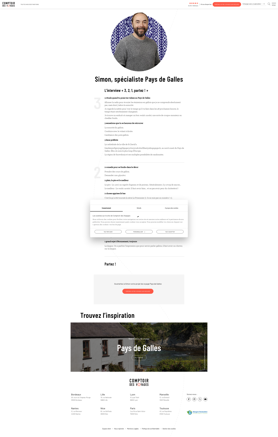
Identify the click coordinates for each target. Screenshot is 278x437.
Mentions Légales (133, 429)
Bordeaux (76, 394)
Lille (103, 394)
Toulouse (164, 408)
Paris (132, 408)
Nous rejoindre (119, 429)
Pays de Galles (139, 344)
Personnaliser (138, 231)
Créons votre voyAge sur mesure (227, 4)
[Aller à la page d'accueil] (9, 4)
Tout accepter (170, 231)
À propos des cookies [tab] (171, 208)
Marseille (164, 394)
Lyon (132, 394)
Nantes (75, 408)
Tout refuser (108, 231)
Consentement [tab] (106, 208)
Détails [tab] (139, 208)
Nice (103, 408)
